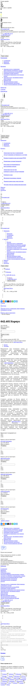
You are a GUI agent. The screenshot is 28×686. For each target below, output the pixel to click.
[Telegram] (4, 94)
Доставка (6, 346)
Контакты (4, 91)
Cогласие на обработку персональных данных (13, 576)
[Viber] (10, 301)
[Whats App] (4, 95)
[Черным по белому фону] (1, 9)
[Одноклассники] (4, 301)
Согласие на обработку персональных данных (11, 641)
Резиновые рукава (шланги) (11, 73)
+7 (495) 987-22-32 (8, 33)
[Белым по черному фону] (1, 11)
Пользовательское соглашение (9, 580)
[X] (8, 301)
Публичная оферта (5, 573)
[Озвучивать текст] (2, 24)
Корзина (3, 653)
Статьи (3, 89)
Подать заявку (4, 56)
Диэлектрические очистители (12, 83)
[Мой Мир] (6, 301)
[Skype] (15, 301)
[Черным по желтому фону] (1, 14)
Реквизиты (6, 63)
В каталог (3, 670)
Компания (4, 58)
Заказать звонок (5, 36)
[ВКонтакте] (1, 301)
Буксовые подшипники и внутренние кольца (13, 590)
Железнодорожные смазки (11, 81)
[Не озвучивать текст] (1, 26)
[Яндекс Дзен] (4, 97)
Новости (3, 87)
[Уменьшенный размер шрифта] (1, 2)
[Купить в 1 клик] (2, 436)
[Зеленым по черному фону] (1, 16)
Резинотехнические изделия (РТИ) (13, 72)
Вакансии (6, 62)
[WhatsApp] (12, 301)
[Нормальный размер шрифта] (2, 4)
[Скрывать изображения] (1, 21)
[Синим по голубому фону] (1, 13)
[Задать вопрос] (2, 336)
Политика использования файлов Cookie (11, 577)
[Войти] (1, 102)
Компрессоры (7, 80)
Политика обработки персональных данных (12, 574)
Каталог (3, 66)
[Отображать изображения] (1, 19)
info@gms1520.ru (5, 39)
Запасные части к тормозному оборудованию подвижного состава (13, 69)
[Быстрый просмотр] (2, 435)
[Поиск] (2, 100)
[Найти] (2, 111)
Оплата (6, 344)
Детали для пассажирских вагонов (13, 84)
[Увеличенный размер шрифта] (2, 6)
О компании (7, 60)
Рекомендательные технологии (9, 578)
